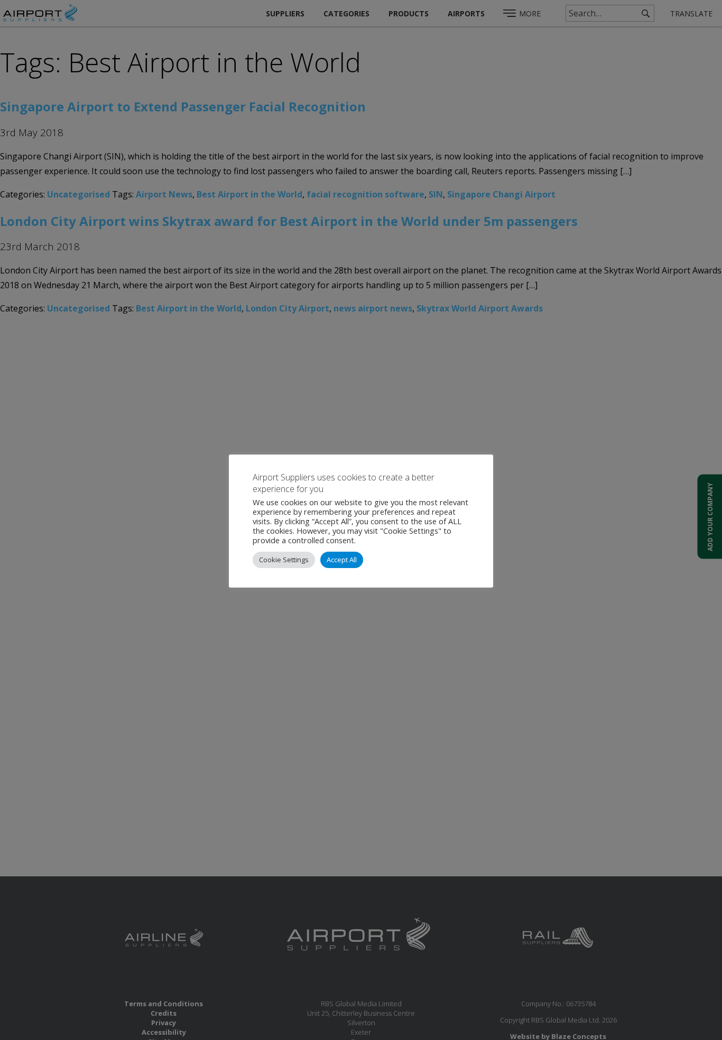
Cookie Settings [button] (284, 559)
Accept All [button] (342, 559)
